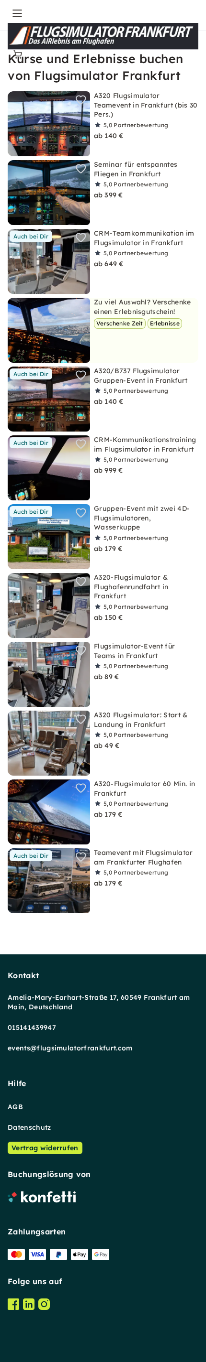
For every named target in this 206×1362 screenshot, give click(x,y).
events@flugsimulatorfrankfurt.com (70, 1048)
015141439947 (32, 1027)
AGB (15, 1107)
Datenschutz (29, 1127)
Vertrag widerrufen (45, 1148)
